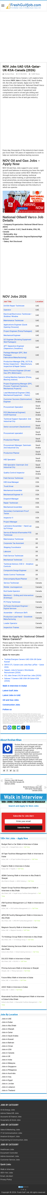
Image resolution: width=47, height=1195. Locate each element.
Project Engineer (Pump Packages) (18, 331)
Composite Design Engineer (15, 570)
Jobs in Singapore (9, 1066)
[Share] (28, 727)
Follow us (7, 709)
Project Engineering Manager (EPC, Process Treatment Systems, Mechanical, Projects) (18, 386)
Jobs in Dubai (7, 1022)
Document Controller (9, 1153)
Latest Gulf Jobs (10, 690)
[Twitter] (23, 1189)
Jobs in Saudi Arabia (10, 1036)
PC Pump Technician (12, 602)
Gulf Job (25, 1192)
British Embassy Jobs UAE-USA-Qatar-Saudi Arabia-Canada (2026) (32, 788)
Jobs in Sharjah (8, 1029)
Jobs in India (7, 1060)
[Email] (5, 727)
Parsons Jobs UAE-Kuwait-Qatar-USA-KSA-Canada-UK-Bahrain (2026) (14, 781)
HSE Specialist (9, 459)
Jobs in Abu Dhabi (9, 1025)
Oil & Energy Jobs (7, 1110)
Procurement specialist (13, 433)
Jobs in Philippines (9, 1070)
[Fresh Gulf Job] (23, 5)
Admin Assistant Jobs (9, 1156)
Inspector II (8, 518)
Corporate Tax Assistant (14, 543)
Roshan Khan (9, 74)
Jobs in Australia (8, 1073)
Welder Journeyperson (13, 587)
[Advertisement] (23, 36)
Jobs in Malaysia (8, 1063)
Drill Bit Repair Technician (14, 306)
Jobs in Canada (8, 1053)
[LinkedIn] (25, 1189)
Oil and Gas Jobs (11, 700)
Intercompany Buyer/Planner (15, 579)
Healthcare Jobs (7, 1149)
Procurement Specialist (13, 407)
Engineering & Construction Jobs (14, 1140)
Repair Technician (11, 503)
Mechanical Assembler (13, 490)
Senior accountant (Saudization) (17, 427)
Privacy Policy (6, 1179)
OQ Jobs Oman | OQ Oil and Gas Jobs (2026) (22, 675)
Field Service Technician (13, 478)
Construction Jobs (11, 705)
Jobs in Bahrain (8, 1042)
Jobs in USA (6, 1049)
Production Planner (11, 440)
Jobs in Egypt (7, 1080)
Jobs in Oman (7, 1046)
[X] (23, 727)
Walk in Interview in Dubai (15, 686)
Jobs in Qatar (7, 1032)
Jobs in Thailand (8, 1090)
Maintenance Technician (14, 320)
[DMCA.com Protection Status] (23, 1187)
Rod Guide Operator (12, 591)
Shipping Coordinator (12, 547)
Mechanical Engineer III (13, 494)
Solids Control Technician (14, 574)
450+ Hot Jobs (6, 1173)
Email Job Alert (6, 1176)
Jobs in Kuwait (8, 1039)
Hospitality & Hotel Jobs (10, 1120)
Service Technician (11, 583)
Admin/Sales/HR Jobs (9, 1113)
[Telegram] (18, 727)
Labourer (7, 551)
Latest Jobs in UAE (12, 695)
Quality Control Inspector (14, 473)
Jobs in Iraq (6, 1077)
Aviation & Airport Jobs (10, 1136)
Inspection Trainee (11, 627)
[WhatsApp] (14, 727)
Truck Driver (8, 486)
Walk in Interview (7, 1169)
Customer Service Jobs (10, 1160)
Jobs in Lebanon (8, 1087)
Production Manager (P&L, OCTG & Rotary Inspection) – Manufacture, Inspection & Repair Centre (18, 363)
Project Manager (10, 522)
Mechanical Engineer (12, 335)
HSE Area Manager (11, 482)
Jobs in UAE (6, 1019)
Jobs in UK (6, 1056)
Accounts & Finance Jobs (10, 1116)
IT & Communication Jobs (11, 1133)
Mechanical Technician (13, 560)
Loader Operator (10, 623)
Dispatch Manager (11, 499)
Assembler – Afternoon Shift (16, 612)
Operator (7, 310)
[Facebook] (9, 727)
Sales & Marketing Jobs (10, 1129)
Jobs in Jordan (8, 1083)
